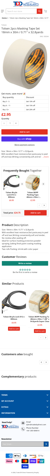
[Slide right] (44, 205)
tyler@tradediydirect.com (36, 424)
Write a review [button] (25, 263)
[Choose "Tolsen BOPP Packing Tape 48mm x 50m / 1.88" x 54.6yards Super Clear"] (38, 177)
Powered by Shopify (32, 472)
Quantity (5, 118)
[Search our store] (39, 11)
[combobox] (24, 11)
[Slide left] (39, 205)
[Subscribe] (46, 444)
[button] (2, 11)
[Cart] (45, 11)
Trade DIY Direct (21, 472)
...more (45, 157)
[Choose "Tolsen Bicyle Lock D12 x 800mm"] (17, 177)
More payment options (25, 144)
